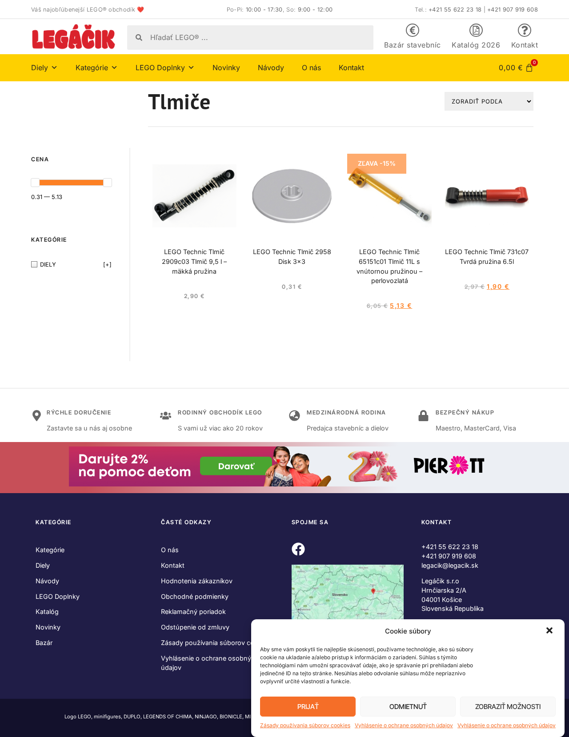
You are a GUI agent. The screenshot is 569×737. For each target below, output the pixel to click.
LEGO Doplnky (58, 596)
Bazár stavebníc (412, 44)
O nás (311, 67)
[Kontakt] (524, 30)
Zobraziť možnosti (508, 706)
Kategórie (50, 550)
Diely (43, 565)
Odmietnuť (408, 706)
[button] (550, 631)
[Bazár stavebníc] (412, 30)
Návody (271, 67)
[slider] (35, 182)
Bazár (44, 642)
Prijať (308, 706)
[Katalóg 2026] (476, 30)
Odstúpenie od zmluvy (195, 627)
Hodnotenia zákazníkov (196, 581)
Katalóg (47, 611)
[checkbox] (71, 264)
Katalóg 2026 (476, 44)
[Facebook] (298, 549)
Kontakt (524, 44)
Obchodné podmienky (194, 596)
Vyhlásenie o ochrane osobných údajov (404, 725)
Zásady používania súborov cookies (305, 725)
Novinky (226, 67)
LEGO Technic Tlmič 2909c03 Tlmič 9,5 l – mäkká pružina (194, 261)
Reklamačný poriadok (193, 611)
